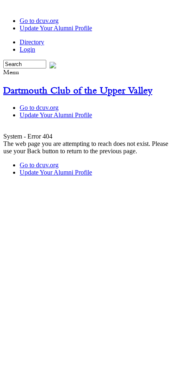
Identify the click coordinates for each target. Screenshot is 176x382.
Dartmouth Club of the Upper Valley (77, 90)
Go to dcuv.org (39, 20)
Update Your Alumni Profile (56, 28)
